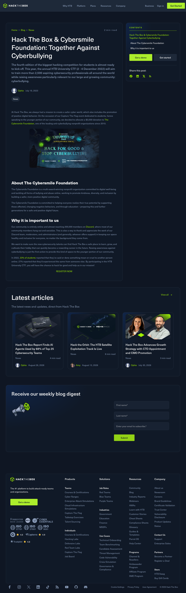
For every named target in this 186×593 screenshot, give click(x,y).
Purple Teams (106, 501)
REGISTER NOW (64, 271)
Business (149, 5)
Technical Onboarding (110, 540)
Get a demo (141, 57)
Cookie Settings (117, 587)
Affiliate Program (137, 571)
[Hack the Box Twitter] (28, 587)
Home (14, 30)
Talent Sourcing (72, 521)
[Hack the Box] (22, 479)
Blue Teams (105, 496)
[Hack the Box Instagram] (19, 587)
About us (158, 487)
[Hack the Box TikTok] (47, 587)
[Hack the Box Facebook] (9, 587)
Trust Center (160, 509)
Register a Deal (162, 560)
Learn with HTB (136, 509)
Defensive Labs (72, 543)
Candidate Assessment (110, 548)
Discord (90, 226)
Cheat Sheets (135, 518)
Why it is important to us (142, 48)
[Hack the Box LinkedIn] (38, 587)
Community (135, 487)
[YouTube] (66, 587)
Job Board (69, 556)
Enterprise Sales (162, 543)
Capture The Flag (73, 512)
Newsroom (159, 492)
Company (120, 5)
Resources (106, 5)
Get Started (176, 5)
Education (104, 518)
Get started (165, 57)
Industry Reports (137, 496)
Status (157, 526)
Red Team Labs (72, 547)
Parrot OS (134, 539)
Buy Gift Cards (161, 578)
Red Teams (104, 492)
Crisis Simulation (107, 561)
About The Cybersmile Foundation (147, 43)
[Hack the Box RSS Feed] (57, 587)
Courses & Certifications (77, 492)
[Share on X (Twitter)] (143, 76)
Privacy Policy (133, 587)
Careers (158, 496)
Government (105, 514)
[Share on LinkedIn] (137, 76)
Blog (23, 30)
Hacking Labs (71, 539)
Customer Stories (137, 514)
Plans (93, 5)
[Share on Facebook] (131, 76)
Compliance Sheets (138, 522)
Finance (103, 522)
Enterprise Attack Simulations (79, 501)
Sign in (160, 5)
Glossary (133, 527)
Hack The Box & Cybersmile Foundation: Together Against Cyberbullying (149, 36)
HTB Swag (159, 573)
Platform (81, 5)
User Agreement (149, 587)
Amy (78, 365)
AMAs (132, 505)
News (31, 30)
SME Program (136, 576)
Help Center (135, 543)
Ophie (21, 90)
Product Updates (162, 521)
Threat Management (109, 553)
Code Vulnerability (108, 557)
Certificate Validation (164, 505)
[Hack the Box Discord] (85, 587)
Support (158, 539)
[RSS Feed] (150, 76)
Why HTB (67, 5)
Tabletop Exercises (74, 517)
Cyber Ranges (72, 496)
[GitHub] (76, 587)
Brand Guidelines (162, 501)
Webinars (134, 501)
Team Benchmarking (109, 544)
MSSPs (103, 527)
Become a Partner (163, 556)
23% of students (28, 257)
